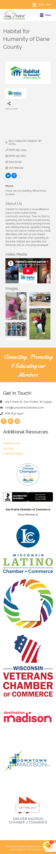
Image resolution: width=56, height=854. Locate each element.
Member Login (11, 443)
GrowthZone (39, 849)
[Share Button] (8, 103)
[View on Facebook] (14, 177)
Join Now (8, 448)
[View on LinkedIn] (8, 177)
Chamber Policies (13, 453)
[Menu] (41, 5)
